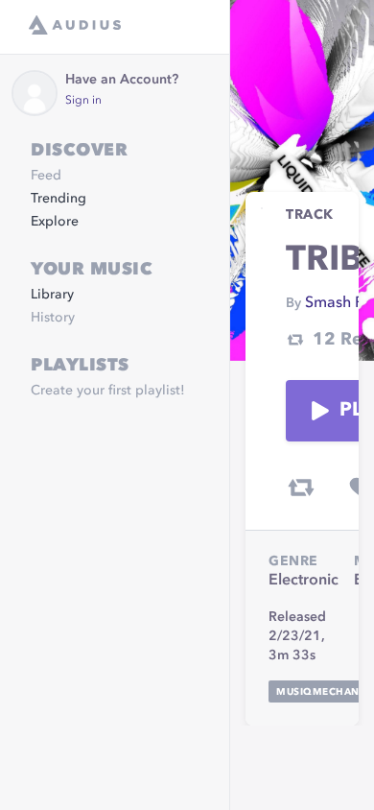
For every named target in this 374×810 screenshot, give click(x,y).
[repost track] (301, 487)
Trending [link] (58, 198)
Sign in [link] (83, 101)
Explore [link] (55, 221)
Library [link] (52, 294)
